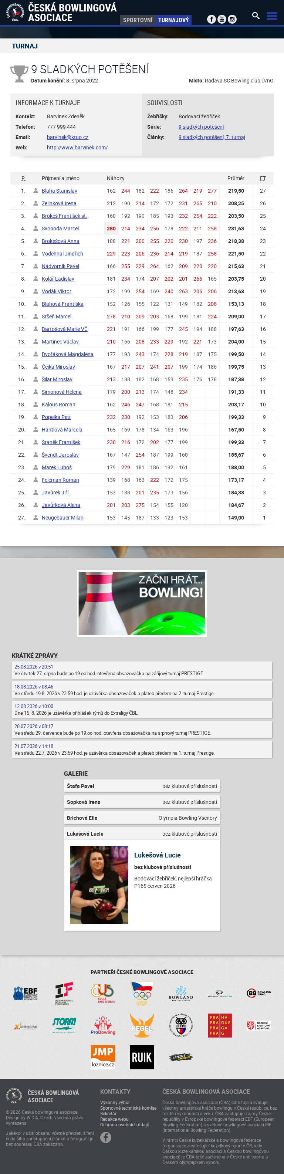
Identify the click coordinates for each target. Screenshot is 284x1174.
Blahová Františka (63, 303)
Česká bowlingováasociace (53, 1096)
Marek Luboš (57, 467)
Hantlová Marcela (62, 429)
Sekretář (108, 1113)
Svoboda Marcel (60, 228)
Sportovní (137, 20)
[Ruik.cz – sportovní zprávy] (142, 1057)
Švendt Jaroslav (60, 454)
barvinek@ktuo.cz (67, 137)
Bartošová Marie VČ (65, 328)
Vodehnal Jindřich (62, 253)
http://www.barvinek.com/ (77, 147)
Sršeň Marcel (56, 316)
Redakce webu (114, 1119)
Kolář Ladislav (58, 278)
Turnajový (173, 20)
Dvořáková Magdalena (68, 354)
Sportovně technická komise (128, 1108)
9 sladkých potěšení (201, 126)
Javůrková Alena (61, 504)
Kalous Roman (58, 404)
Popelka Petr (56, 416)
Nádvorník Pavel (60, 266)
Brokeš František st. (64, 215)
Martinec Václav (60, 341)
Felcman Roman (60, 479)
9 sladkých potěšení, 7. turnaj (212, 137)
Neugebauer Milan (63, 517)
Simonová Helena (62, 391)
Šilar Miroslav (57, 379)
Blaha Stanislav (59, 190)
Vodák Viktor (56, 291)
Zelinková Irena (59, 203)
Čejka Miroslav (58, 366)
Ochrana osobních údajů (124, 1124)
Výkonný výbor (115, 1102)
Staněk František (61, 442)
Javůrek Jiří (55, 492)
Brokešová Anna (61, 240)
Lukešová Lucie (157, 854)
